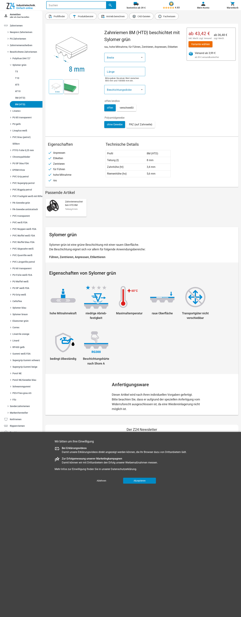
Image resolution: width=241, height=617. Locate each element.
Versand (207, 38)
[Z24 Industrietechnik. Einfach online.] (21, 5)
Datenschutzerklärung (123, 469)
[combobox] (125, 57)
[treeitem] (24, 419)
